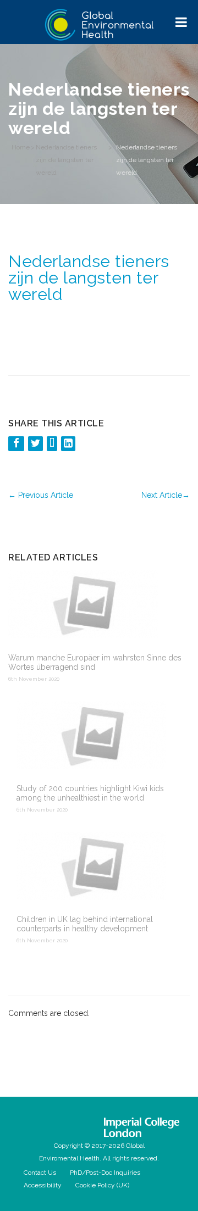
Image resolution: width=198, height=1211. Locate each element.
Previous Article (40, 495)
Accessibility (43, 1185)
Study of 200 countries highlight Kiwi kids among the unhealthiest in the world (90, 793)
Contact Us (40, 1172)
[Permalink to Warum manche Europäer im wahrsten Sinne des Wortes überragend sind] (95, 605)
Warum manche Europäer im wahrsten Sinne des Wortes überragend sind (95, 662)
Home (21, 147)
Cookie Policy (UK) (102, 1185)
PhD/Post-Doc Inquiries (105, 1172)
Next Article (165, 495)
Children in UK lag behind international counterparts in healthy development (84, 924)
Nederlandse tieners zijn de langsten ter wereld (66, 159)
